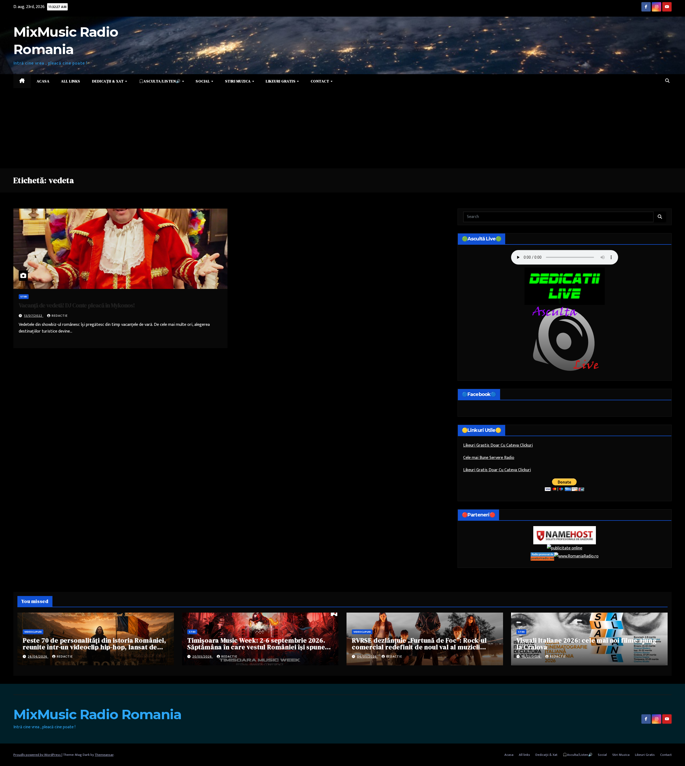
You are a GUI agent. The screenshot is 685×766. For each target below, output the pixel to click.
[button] (667, 81)
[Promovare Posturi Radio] (542, 556)
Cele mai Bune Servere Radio (488, 457)
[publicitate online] (564, 548)
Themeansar (104, 755)
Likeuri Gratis (281, 81)
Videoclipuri (33, 632)
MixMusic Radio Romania (97, 714)
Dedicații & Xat (108, 81)
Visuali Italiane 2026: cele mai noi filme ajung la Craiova (586, 643)
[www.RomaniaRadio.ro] (576, 556)
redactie (60, 315)
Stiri (23, 297)
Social (203, 81)
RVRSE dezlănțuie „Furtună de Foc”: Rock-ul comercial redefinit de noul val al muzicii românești (419, 647)
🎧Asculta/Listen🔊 (160, 81)
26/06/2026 (38, 656)
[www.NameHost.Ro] (564, 535)
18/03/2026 (532, 656)
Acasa (43, 81)
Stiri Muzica (238, 81)
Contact (320, 81)
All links (70, 81)
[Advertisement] (342, 128)
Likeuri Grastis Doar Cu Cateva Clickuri (498, 445)
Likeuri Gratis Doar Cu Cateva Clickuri (497, 470)
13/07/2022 (33, 315)
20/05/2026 (202, 656)
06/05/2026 (367, 656)
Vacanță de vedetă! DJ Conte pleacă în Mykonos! (76, 305)
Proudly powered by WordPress (37, 755)
